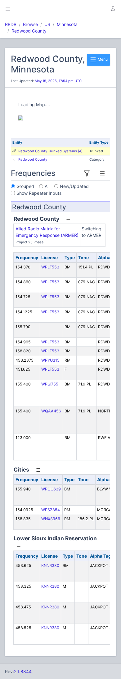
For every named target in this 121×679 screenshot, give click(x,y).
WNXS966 (50, 518)
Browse (30, 24)
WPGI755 (49, 384)
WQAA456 (51, 411)
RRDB (10, 24)
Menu (102, 59)
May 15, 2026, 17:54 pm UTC (58, 81)
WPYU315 (50, 360)
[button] (113, 8)
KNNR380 (50, 565)
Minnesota (67, 24)
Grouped (25, 186)
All (47, 186)
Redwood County (29, 30)
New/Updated (74, 186)
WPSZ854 (50, 509)
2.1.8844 (23, 671)
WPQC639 (51, 489)
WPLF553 (50, 267)
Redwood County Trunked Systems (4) (50, 151)
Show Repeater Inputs (38, 193)
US (47, 24)
